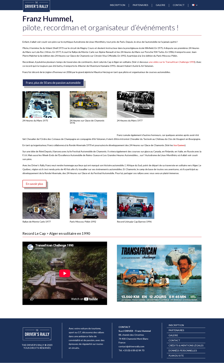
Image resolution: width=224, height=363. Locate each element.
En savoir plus (34, 184)
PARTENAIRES (140, 5)
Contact (174, 340)
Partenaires (176, 330)
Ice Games (179, 145)
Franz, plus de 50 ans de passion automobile (53, 82)
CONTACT (178, 5)
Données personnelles (183, 350)
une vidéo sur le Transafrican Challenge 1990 (171, 62)
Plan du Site (176, 355)
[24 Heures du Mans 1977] (135, 116)
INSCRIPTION (117, 5)
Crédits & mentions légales (186, 345)
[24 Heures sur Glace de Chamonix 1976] (88, 116)
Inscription (176, 325)
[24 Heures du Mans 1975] (41, 116)
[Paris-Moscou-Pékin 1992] (88, 218)
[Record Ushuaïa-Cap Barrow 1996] (135, 218)
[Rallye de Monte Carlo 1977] (41, 218)
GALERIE (160, 5)
